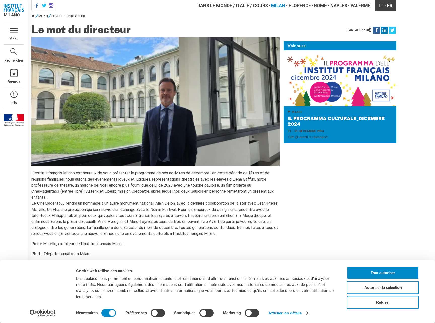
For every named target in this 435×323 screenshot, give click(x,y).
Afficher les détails (285, 313)
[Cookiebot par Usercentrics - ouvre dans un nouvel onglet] (43, 313)
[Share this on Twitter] (392, 30)
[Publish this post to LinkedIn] (384, 30)
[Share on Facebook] (376, 30)
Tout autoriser (383, 273)
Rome (320, 5)
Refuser (383, 302)
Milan (278, 5)
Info (14, 103)
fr (389, 5)
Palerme (360, 5)
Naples (338, 5)
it (381, 5)
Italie (242, 5)
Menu (13, 39)
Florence (300, 5)
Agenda (14, 81)
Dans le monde (214, 5)
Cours (260, 5)
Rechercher (14, 60)
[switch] (158, 313)
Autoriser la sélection (383, 287)
